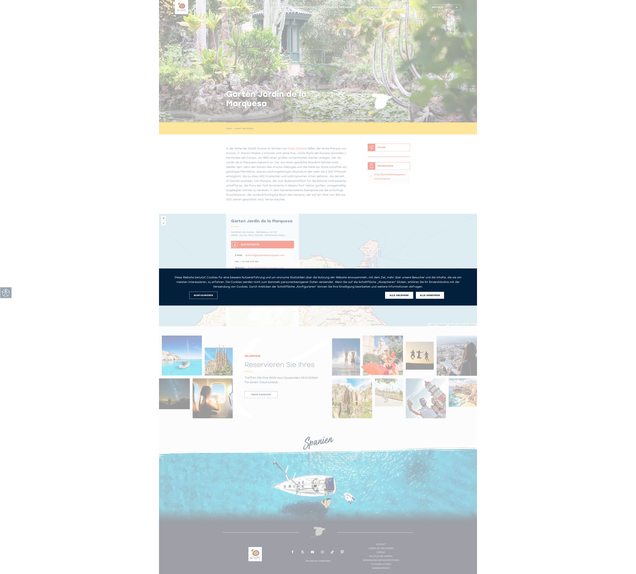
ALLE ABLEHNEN (399, 295)
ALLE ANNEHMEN (430, 295)
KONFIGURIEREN (203, 295)
